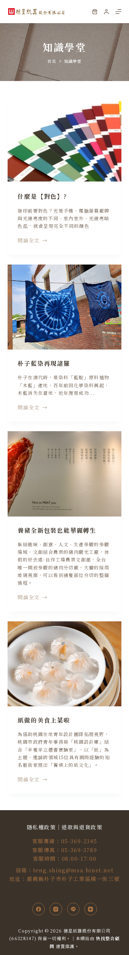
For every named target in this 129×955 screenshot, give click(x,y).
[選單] (118, 12)
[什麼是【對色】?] (64, 140)
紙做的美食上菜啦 (44, 720)
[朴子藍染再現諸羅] (64, 307)
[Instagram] (56, 909)
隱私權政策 (41, 827)
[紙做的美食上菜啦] (64, 663)
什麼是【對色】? (42, 196)
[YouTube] (90, 909)
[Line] (73, 909)
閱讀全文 (28, 241)
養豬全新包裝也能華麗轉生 (57, 530)
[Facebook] (38, 909)
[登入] (106, 11)
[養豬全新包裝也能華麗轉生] (64, 473)
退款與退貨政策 (82, 827)
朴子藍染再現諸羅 (44, 363)
